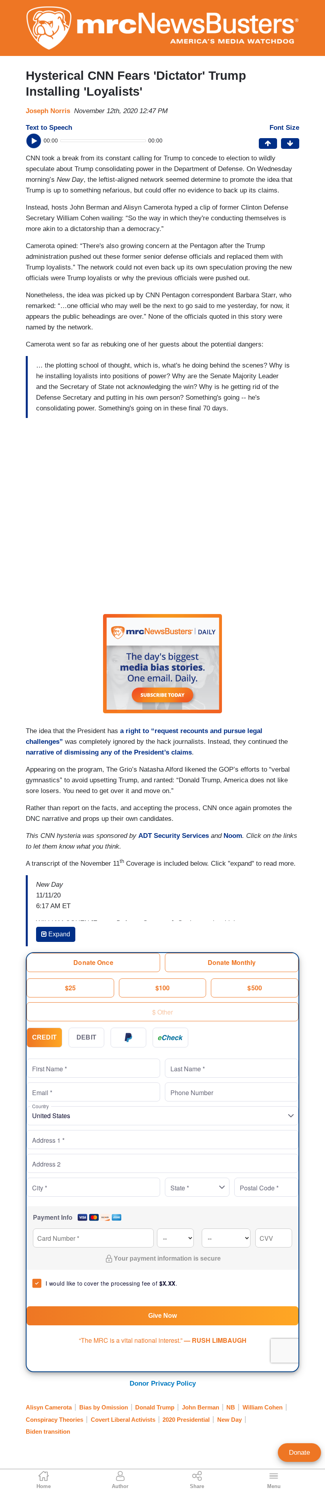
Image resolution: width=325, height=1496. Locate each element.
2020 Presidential (186, 1419)
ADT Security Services (173, 835)
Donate (299, 1452)
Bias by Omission (103, 1407)
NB (230, 1407)
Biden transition (48, 1431)
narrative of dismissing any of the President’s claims (109, 752)
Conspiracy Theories (54, 1419)
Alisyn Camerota (49, 1407)
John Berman (200, 1407)
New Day (229, 1419)
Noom (233, 835)
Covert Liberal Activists (123, 1419)
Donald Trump (154, 1407)
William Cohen (263, 1407)
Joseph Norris (48, 111)
